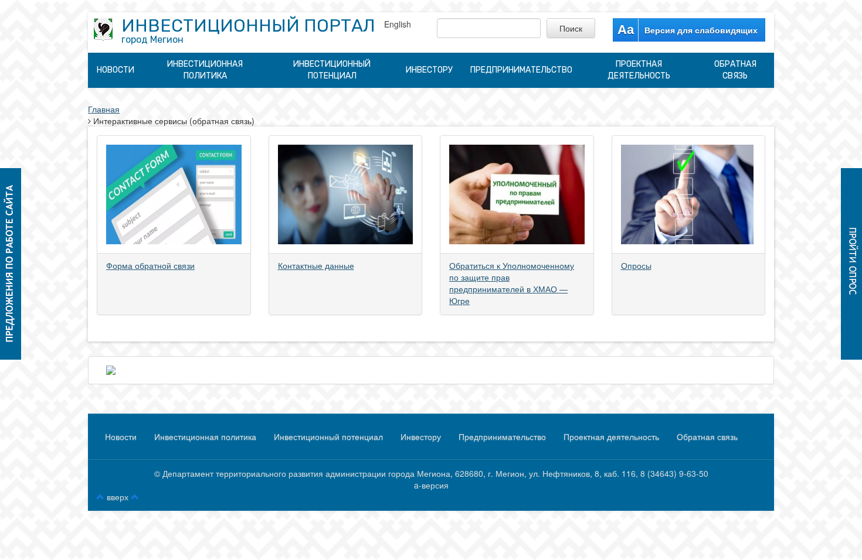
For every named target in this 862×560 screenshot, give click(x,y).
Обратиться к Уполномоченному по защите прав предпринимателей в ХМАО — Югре (511, 282)
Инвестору (429, 70)
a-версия (431, 485)
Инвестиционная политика (205, 70)
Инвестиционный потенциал (332, 70)
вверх (117, 497)
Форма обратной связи (150, 265)
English (397, 24)
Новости (115, 70)
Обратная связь (735, 70)
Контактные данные (316, 265)
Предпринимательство (521, 70)
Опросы (636, 265)
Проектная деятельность (639, 70)
